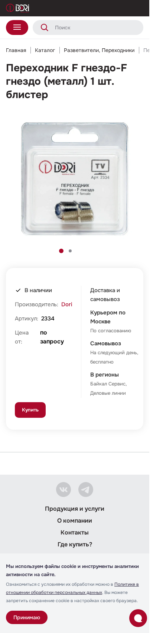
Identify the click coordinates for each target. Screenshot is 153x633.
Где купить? (75, 544)
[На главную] (17, 8)
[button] (61, 251)
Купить (30, 410)
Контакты (75, 532)
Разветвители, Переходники (99, 50)
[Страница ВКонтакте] (63, 489)
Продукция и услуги (74, 509)
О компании (74, 520)
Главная (16, 50)
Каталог (45, 50)
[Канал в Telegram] (85, 489)
